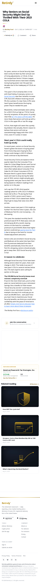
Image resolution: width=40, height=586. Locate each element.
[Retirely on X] (3, 559)
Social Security (9, 96)
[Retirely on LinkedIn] (15, 559)
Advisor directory (7, 526)
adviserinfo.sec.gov (30, 573)
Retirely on (9, 35)
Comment (23, 35)
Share (34, 35)
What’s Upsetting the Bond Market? (16, 469)
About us (24, 526)
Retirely (8, 3)
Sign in (4, 545)
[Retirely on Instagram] (11, 559)
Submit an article (7, 547)
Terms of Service (16, 556)
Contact (23, 537)
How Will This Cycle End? (11, 409)
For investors (25, 531)
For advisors (25, 529)
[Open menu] (36, 3)
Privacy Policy (6, 556)
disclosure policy (27, 310)
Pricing (23, 534)
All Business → (34, 384)
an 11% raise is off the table (22, 117)
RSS (24, 556)
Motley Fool (9, 29)
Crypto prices (6, 529)
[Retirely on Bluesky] (7, 559)
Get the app (5, 531)
